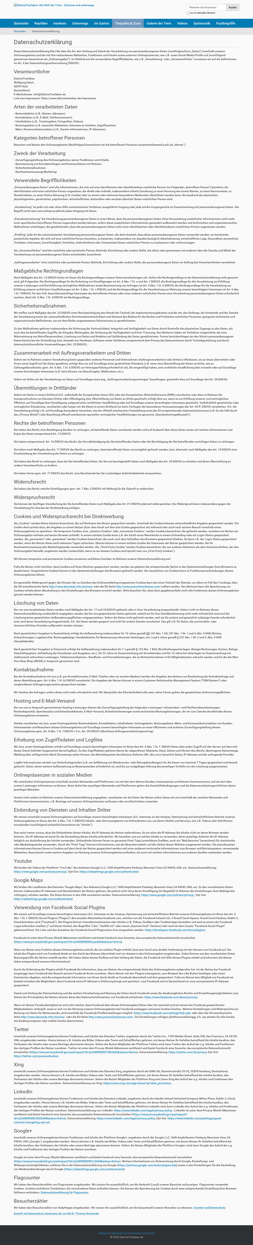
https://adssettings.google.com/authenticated (109, 871)
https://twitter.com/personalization (36, 1056)
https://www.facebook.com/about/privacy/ (171, 997)
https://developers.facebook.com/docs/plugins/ (175, 929)
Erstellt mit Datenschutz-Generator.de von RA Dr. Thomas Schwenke (56, 1213)
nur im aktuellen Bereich (202, 12)
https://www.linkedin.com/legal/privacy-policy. (143, 1110)
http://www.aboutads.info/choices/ (71, 586)
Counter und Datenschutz (210, 1207)
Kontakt (150, 1233)
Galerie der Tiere (159, 23)
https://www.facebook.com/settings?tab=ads (162, 1013)
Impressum (136, 1233)
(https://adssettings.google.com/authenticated (94, 1169)
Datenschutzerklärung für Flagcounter (65, 1192)
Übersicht (104, 1233)
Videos (182, 23)
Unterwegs (80, 23)
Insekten (59, 23)
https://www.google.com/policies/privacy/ (40, 871)
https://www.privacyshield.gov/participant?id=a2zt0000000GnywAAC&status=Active (68, 941)
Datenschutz (119, 1233)
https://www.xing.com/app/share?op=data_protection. (137, 1083)
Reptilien (40, 23)
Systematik (202, 23)
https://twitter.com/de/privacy (188, 1052)
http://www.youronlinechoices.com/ (138, 586)
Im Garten (101, 23)
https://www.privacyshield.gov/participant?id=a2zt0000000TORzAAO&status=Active (83, 1052)
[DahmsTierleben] (54, 5)
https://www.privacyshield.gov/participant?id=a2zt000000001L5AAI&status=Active (67, 1161)
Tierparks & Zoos (128, 23)
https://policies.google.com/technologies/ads (147, 1165)
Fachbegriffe (225, 23)
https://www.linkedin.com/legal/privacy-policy (126, 1118)
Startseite (21, 23)
